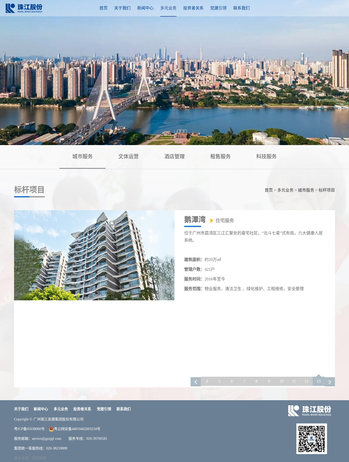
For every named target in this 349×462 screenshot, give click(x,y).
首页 (103, 8)
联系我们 (241, 8)
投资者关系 (193, 8)
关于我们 (122, 8)
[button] (330, 381)
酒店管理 (174, 156)
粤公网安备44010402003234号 (77, 429)
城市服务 (82, 156)
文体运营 (128, 156)
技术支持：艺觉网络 (30, 458)
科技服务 (266, 156)
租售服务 (220, 156)
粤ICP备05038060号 (29, 429)
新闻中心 (145, 8)
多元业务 (168, 8)
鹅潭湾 (209, 220)
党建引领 (218, 8)
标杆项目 (327, 190)
